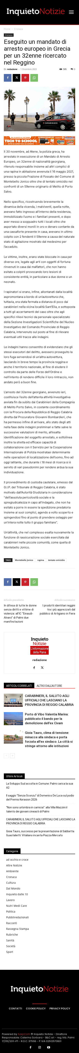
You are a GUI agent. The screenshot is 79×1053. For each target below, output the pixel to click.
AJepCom (24, 1034)
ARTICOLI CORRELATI (19, 685)
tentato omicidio (56, 560)
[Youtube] (48, 1047)
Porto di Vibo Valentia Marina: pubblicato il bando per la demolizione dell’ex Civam (46, 718)
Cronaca (18, 29)
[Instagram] (39, 1047)
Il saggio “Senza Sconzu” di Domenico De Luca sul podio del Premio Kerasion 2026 (40, 797)
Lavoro (10, 900)
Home (7, 29)
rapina (40, 560)
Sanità (10, 940)
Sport (9, 952)
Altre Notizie (14, 865)
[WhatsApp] (34, 78)
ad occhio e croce (17, 859)
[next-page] (12, 755)
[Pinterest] (25, 78)
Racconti (11, 923)
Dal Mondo (13, 888)
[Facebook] (8, 78)
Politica (10, 911)
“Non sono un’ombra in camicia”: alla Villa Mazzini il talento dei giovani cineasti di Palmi (36, 809)
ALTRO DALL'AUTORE (49, 685)
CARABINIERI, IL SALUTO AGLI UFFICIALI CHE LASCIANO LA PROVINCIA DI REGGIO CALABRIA (49, 700)
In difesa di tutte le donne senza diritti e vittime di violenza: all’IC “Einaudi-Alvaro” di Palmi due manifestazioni (20, 613)
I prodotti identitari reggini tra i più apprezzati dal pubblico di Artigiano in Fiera (57, 609)
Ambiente (12, 871)
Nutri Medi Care (16, 906)
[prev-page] (6, 755)
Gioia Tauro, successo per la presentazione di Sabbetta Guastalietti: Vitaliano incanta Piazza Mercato (40, 833)
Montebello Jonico (24, 560)
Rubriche (12, 934)
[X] (16, 78)
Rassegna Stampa (17, 929)
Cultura (11, 882)
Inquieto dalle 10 (17, 894)
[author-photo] (39, 654)
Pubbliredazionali (17, 917)
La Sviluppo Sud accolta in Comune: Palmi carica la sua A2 (39, 785)
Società (10, 946)
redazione (12, 69)
